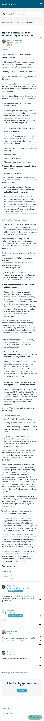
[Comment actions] (40, 599)
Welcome (29, 23)
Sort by (5, 577)
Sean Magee (11, 611)
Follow (5, 49)
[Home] (10, 4)
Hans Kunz (11, 652)
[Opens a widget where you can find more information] (35, 717)
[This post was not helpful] (40, 41)
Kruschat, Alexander (14, 40)
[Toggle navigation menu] (41, 4)
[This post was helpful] (40, 33)
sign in (9, 673)
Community (19, 23)
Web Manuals (7, 23)
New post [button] (22, 690)
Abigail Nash (12, 631)
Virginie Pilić (11, 586)
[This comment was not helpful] (40, 595)
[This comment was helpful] (40, 587)
